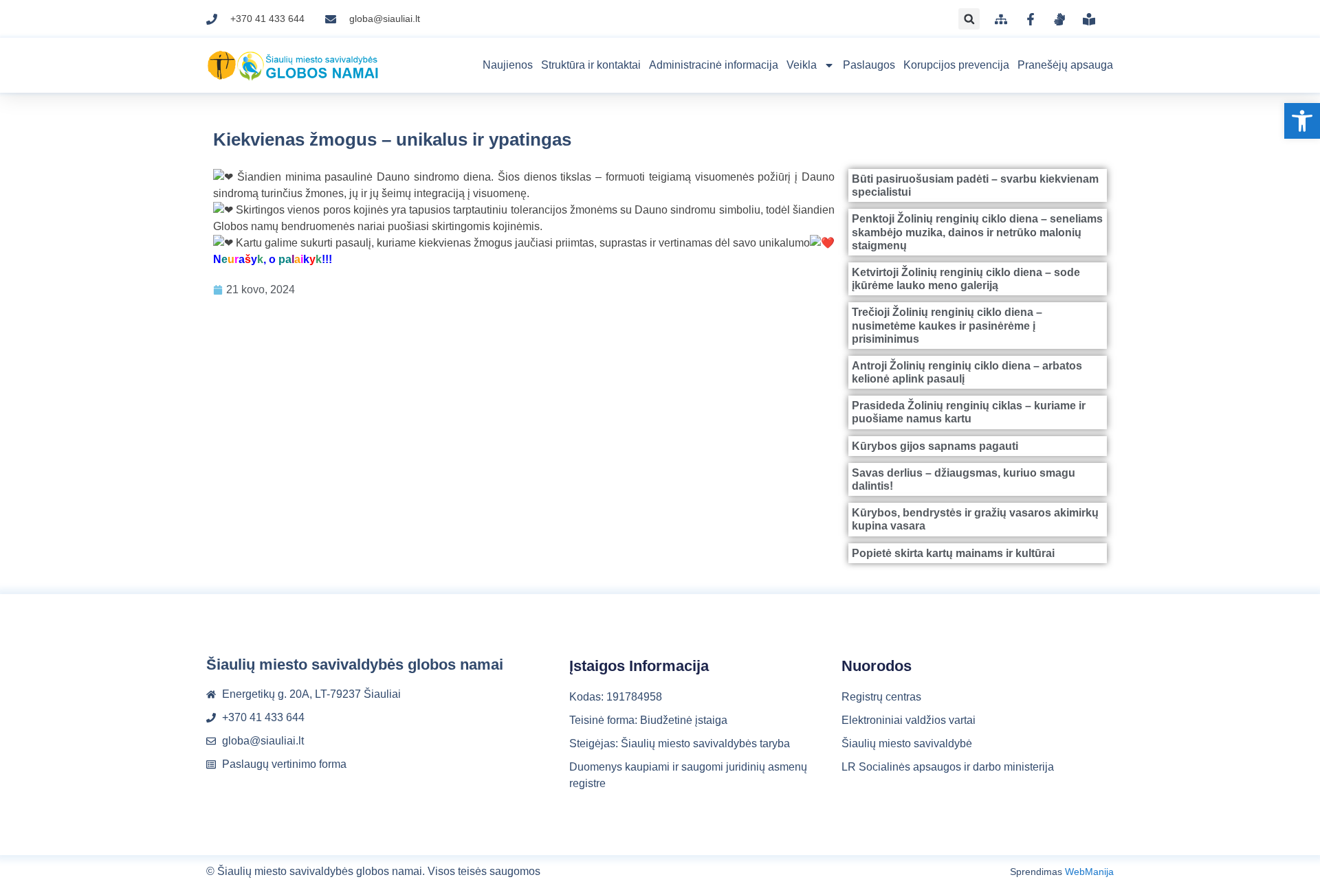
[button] (1302, 121)
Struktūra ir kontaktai (591, 65)
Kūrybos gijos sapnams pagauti (935, 446)
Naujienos (508, 65)
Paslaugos (869, 65)
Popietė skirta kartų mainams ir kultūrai (953, 553)
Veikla (801, 65)
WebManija (1089, 871)
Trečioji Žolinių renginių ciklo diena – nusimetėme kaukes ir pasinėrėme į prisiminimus (947, 325)
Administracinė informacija (713, 65)
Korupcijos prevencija (956, 65)
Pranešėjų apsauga (1065, 65)
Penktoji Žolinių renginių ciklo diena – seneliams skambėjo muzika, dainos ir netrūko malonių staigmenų (977, 232)
